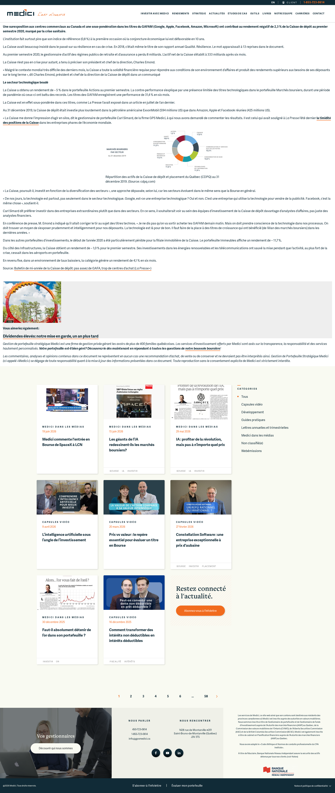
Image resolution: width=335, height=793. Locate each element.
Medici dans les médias (257, 435)
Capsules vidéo (251, 404)
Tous (244, 396)
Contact (319, 13)
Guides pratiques (253, 420)
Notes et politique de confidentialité (311, 785)
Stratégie (199, 13)
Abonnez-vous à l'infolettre (200, 611)
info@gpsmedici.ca (139, 738)
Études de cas (237, 13)
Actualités (217, 13)
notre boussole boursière (202, 348)
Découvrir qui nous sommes (56, 748)
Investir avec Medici (155, 13)
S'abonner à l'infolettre (146, 785)
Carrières (302, 13)
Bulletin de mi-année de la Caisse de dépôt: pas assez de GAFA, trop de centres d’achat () (82, 268)
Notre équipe (283, 13)
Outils (254, 13)
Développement (252, 412)
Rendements (180, 13)
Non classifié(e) (252, 443)
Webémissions (251, 450)
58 (206, 696)
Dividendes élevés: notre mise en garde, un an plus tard (50, 336)
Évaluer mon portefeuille (187, 785)
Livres (266, 13)
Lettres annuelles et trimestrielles (264, 427)
